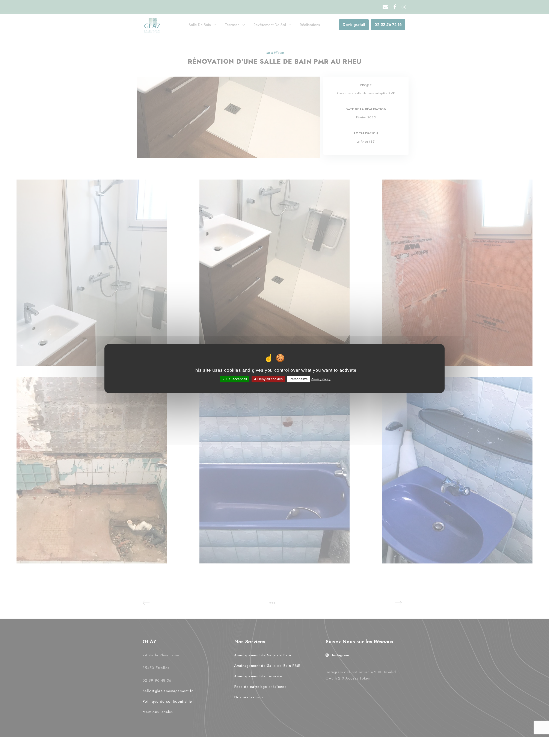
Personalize (299, 379)
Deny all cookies (269, 379)
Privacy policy (320, 379)
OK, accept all (236, 379)
